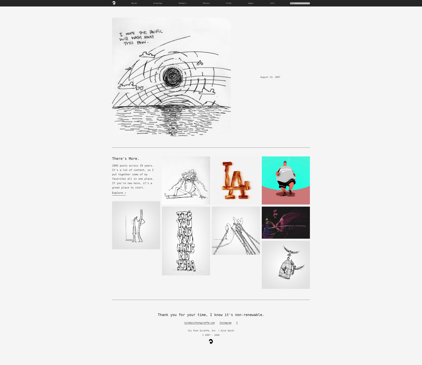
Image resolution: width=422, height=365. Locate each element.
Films (229, 3)
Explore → (119, 192)
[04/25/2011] (236, 204)
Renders (182, 3)
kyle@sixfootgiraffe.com (199, 322)
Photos (206, 3)
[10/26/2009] (186, 204)
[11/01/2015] (136, 249)
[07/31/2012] (286, 238)
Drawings (158, 3)
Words (134, 3)
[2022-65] (236, 254)
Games (251, 3)
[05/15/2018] (286, 204)
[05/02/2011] (186, 275)
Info (272, 3)
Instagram (225, 322)
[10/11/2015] (286, 288)
